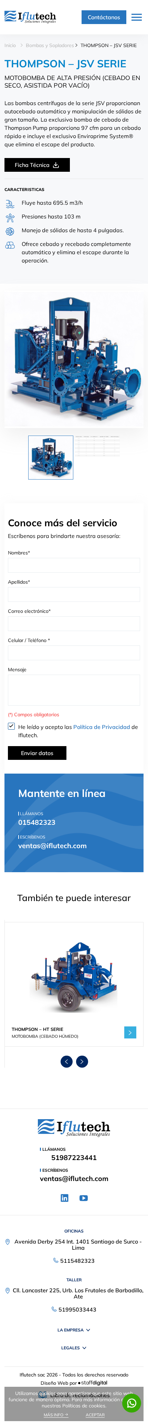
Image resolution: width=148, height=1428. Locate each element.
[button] (67, 1062)
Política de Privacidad (102, 726)
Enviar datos (37, 753)
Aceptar (95, 1414)
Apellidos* (19, 582)
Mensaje (17, 669)
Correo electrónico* (29, 611)
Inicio (10, 45)
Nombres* (19, 553)
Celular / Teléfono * (29, 640)
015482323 (36, 822)
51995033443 (77, 1309)
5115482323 (77, 1261)
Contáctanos (104, 17)
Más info (54, 1414)
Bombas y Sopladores (50, 45)
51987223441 (74, 1157)
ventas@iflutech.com (52, 845)
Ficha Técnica (32, 164)
